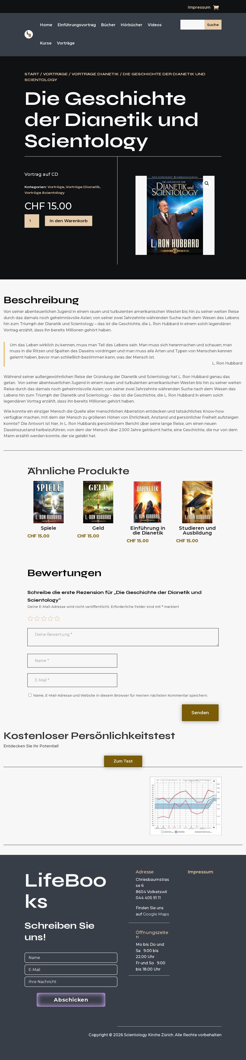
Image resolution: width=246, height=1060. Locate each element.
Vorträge (66, 43)
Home (46, 25)
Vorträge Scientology (45, 193)
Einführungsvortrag (77, 25)
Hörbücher (131, 25)
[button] (207, 183)
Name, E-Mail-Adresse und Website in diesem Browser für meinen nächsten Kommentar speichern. (120, 695)
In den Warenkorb (68, 220)
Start (32, 74)
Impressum (199, 8)
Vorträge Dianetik (95, 74)
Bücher (108, 25)
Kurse (46, 43)
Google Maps (156, 914)
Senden (200, 712)
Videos (155, 25)
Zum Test (123, 761)
